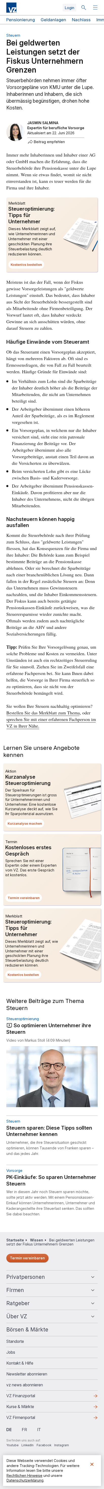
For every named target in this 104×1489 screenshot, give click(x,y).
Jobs (10, 1352)
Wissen (36, 1240)
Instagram (61, 1445)
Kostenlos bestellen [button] (27, 265)
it (39, 1429)
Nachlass (81, 19)
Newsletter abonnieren (26, 1373)
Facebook (44, 1445)
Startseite (15, 1240)
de (9, 1429)
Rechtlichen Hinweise (24, 1475)
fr (24, 1429)
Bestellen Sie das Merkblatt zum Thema (43, 713)
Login (69, 7)
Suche (83, 7)
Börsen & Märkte (27, 1329)
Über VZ (16, 1316)
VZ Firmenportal (28, 1419)
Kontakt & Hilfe (19, 1363)
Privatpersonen (25, 1277)
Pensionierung (20, 19)
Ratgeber (18, 1303)
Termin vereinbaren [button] (25, 899)
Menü (96, 8)
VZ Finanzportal (28, 1397)
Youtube (12, 1445)
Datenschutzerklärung (25, 1480)
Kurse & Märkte (28, 1408)
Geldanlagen (53, 19)
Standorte (15, 1341)
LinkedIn (27, 1445)
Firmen (15, 1290)
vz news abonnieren (24, 1384)
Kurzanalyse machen (26, 824)
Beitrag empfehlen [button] (49, 142)
